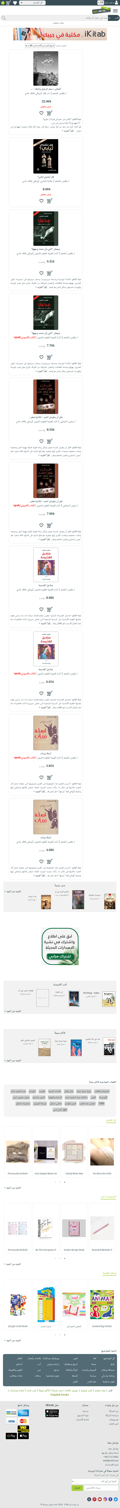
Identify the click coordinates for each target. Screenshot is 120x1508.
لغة (94, 1358)
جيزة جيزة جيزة (61, 1041)
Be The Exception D (46, 1250)
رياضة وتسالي (108, 1376)
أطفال (19, 1358)
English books (59, 1395)
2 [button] (60, 1182)
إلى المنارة (59, 992)
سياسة (93, 1376)
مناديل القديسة (46, 585)
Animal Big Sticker (102, 1326)
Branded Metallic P (102, 1250)
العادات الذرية (55, 1091)
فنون (75, 1358)
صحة (93, 1364)
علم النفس (91, 1382)
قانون (75, 1382)
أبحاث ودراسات (17, 1391)
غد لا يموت (32, 896)
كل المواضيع (109, 1358)
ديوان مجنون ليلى (21, 1097)
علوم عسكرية (108, 1382)
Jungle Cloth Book (17, 1326)
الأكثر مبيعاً (44, 1391)
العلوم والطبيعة (15, 1370)
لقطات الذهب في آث (25, 991)
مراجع (56, 1370)
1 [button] (64, 1182)
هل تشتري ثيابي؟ (46, 177)
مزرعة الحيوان (39, 1104)
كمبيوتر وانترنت (89, 1370)
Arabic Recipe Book (74, 1250)
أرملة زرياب (45, 753)
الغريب (42, 1091)
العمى (93, 1097)
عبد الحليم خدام (18, 1091)
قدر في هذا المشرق (93, 1039)
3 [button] (55, 1182)
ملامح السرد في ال (62, 892)
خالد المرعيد (27, 1043)
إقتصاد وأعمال (34, 1358)
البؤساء (32, 1091)
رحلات (38, 1376)
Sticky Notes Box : (74, 1174)
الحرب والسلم (39, 1097)
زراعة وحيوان (53, 1364)
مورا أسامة (31, 900)
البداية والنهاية (55, 1097)
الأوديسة (103, 1097)
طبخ (113, 1364)
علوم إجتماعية (52, 1376)
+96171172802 (110, 1457)
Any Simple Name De (46, 1174)
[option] (102, 1152)
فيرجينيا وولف (58, 995)
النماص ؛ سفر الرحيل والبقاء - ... (45, 89)
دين (39, 1370)
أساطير (19, 1364)
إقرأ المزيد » (68, 131)
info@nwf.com (110, 1461)
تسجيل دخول (109, 2)
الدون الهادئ (70, 1104)
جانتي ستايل (56, 1104)
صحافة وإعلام (108, 1370)
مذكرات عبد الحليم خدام (76, 1097)
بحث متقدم (100, 1391)
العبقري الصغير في (74, 1326)
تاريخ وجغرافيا (71, 1364)
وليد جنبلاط (92, 1042)
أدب (39, 1364)
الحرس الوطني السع (28, 1040)
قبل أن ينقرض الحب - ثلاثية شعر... (45, 417)
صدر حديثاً (57, 1391)
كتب (110, 1391)
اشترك (77, 1488)
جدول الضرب (45, 1326)
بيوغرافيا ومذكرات (50, 1358)
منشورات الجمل (23, 1104)
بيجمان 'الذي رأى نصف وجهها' (45, 249)
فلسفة (75, 1376)
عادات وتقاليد (16, 1376)
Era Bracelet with (102, 1174)
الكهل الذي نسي (60, 1110)
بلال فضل (60, 1044)
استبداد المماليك (94, 895)
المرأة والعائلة (72, 1370)
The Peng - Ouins (91, 993)
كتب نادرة (31, 1391)
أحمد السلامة (25, 994)
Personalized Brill (18, 1250)
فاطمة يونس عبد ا (61, 895)
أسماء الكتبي (90, 996)
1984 (101, 1104)
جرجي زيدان (93, 898)
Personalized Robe (18, 1174)
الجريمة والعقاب (102, 1091)
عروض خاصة (71, 1391)
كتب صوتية (86, 1391)
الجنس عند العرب (87, 1104)
